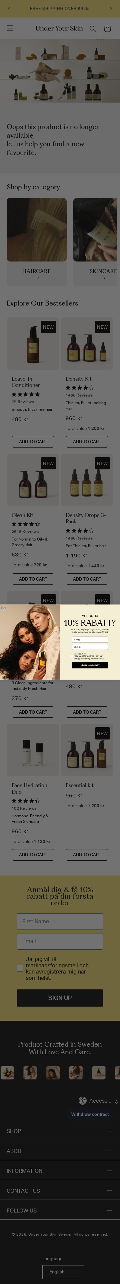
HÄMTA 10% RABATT (90, 665)
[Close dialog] (3, 608)
